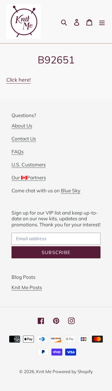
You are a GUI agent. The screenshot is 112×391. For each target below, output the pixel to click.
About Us (21, 126)
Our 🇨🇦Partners (28, 177)
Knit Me (44, 371)
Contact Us (23, 139)
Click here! (18, 79)
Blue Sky (70, 190)
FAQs (17, 151)
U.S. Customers (28, 164)
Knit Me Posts (26, 287)
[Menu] (102, 22)
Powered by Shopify (73, 371)
